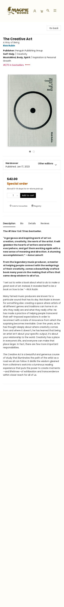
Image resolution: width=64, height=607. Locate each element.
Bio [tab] (21, 223)
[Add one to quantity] (17, 195)
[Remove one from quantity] (9, 195)
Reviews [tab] (45, 223)
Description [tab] (9, 223)
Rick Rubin (9, 45)
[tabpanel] (32, 306)
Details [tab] (32, 223)
